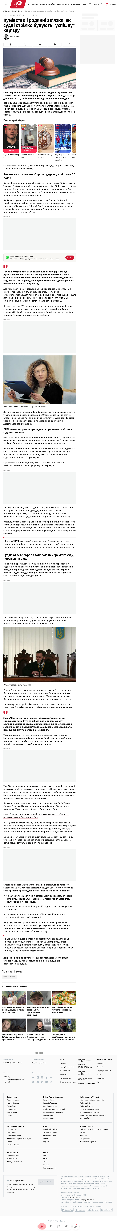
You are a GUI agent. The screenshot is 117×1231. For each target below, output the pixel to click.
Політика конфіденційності (84, 1060)
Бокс (45, 1155)
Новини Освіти (86, 1126)
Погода (9, 1116)
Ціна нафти (11, 1129)
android (67, 1210)
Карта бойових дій (50, 1103)
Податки (10, 1142)
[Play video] (40, 68)
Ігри (84, 4)
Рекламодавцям (65, 1078)
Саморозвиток (85, 1139)
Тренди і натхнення (14, 1162)
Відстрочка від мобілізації (89, 1112)
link (33, 1077)
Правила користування (68, 1082)
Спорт (46, 1152)
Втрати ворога (48, 1119)
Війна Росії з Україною (53, 1097)
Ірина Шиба (15, 37)
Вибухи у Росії (48, 1116)
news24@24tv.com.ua (12, 1063)
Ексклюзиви (63, 4)
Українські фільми (50, 1132)
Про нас (62, 1059)
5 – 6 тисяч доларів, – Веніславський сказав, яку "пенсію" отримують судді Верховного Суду (36, 816)
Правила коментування (86, 1083)
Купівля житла (12, 1159)
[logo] (18, 4)
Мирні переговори (50, 1106)
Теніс (45, 1162)
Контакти (100, 1063)
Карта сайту (101, 1078)
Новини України (47, 4)
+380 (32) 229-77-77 (74, 1197)
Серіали (46, 1142)
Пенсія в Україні (13, 1145)
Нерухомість (12, 1152)
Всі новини (33, 4)
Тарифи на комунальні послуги (19, 1139)
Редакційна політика (67, 1067)
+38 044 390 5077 (39, 1063)
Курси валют (12, 1132)
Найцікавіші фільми (50, 1129)
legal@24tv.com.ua (87, 1200)
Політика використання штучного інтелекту (85, 1066)
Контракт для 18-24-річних (90, 1109)
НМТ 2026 (83, 1135)
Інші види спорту (49, 1168)
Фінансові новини (14, 1135)
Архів (99, 1074)
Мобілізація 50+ (85, 1103)
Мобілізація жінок (86, 1106)
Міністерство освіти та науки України (94, 1129)
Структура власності (104, 1071)
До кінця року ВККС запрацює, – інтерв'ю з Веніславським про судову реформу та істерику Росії (33, 464)
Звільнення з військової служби (92, 1100)
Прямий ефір (12, 1106)
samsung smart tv (106, 1210)
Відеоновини (12, 1109)
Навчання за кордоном (88, 1142)
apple (80, 1210)
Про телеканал (65, 1071)
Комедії (46, 1139)
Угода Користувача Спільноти (85, 1078)
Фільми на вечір (49, 1135)
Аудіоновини (12, 1112)
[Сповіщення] (101, 4)
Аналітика (75, 4)
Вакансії (100, 1067)
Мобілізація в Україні (89, 1097)
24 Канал (6, 11)
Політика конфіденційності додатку (84, 1073)
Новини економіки (15, 1126)
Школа (82, 1132)
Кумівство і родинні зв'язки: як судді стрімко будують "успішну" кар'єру (50, 11)
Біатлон (46, 1165)
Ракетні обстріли (49, 1100)
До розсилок (46, 1182)
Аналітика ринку (13, 1155)
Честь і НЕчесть (17, 11)
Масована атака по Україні (53, 1112)
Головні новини (13, 1100)
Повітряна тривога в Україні (54, 1109)
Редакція (63, 1063)
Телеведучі (63, 1074)
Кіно (45, 1126)
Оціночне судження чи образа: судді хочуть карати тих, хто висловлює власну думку (38, 167)
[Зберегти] (69, 44)
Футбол (46, 1159)
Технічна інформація (104, 1059)
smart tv (93, 1210)
